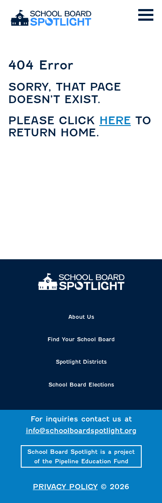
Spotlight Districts (81, 361)
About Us (81, 317)
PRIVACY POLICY (65, 487)
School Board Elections (81, 384)
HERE (115, 120)
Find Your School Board (81, 339)
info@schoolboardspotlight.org (81, 431)
